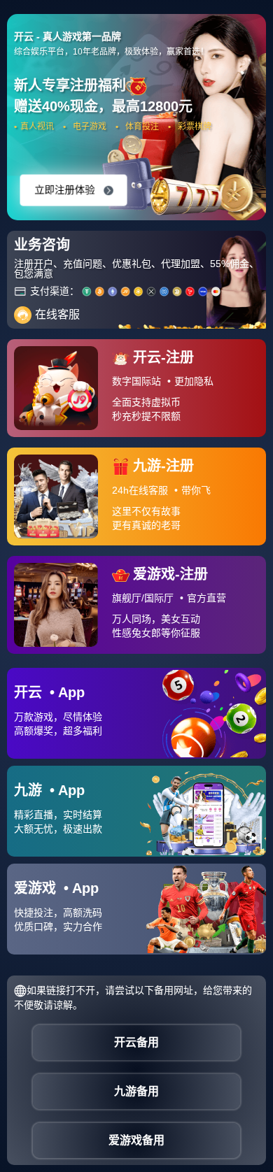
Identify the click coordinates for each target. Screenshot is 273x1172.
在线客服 (57, 314)
